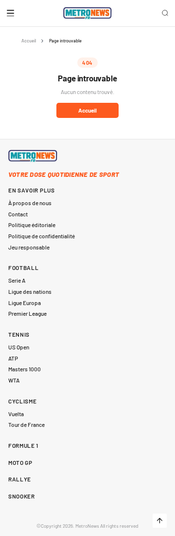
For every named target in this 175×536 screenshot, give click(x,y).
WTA (13, 380)
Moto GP (20, 462)
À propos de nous (30, 202)
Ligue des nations (30, 291)
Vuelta (16, 413)
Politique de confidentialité (41, 235)
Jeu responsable (29, 247)
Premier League (27, 313)
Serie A (16, 280)
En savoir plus (31, 190)
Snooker (21, 496)
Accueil (28, 40)
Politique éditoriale (31, 224)
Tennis (19, 334)
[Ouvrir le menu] (10, 13)
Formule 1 (23, 445)
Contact (18, 214)
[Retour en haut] (160, 521)
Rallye (19, 479)
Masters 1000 (24, 368)
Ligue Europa (24, 302)
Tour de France (26, 424)
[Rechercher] (165, 13)
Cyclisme (22, 401)
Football (23, 267)
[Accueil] (87, 13)
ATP (13, 358)
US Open (18, 347)
